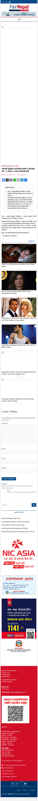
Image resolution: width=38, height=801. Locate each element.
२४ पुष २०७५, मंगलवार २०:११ (9, 174)
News (13, 165)
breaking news (6, 165)
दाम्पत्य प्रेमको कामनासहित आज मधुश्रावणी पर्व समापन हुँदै (15, 522)
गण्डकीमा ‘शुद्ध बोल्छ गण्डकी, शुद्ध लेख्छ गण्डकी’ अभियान (15, 528)
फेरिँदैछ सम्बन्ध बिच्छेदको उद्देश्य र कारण (11, 518)
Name (4, 448)
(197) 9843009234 (8, 768)
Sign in (18, 790)
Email (4, 458)
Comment (5, 423)
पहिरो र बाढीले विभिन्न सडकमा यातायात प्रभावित (13, 525)
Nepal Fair (11, 794)
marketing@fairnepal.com (9, 776)
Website (4, 468)
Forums (25, 790)
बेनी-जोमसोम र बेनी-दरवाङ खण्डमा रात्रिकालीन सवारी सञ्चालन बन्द (18, 531)
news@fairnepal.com (8, 773)
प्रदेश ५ (17, 165)
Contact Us (32, 790)
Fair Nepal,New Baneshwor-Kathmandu (14, 765)
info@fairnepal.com (7, 771)
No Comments (21, 174)
